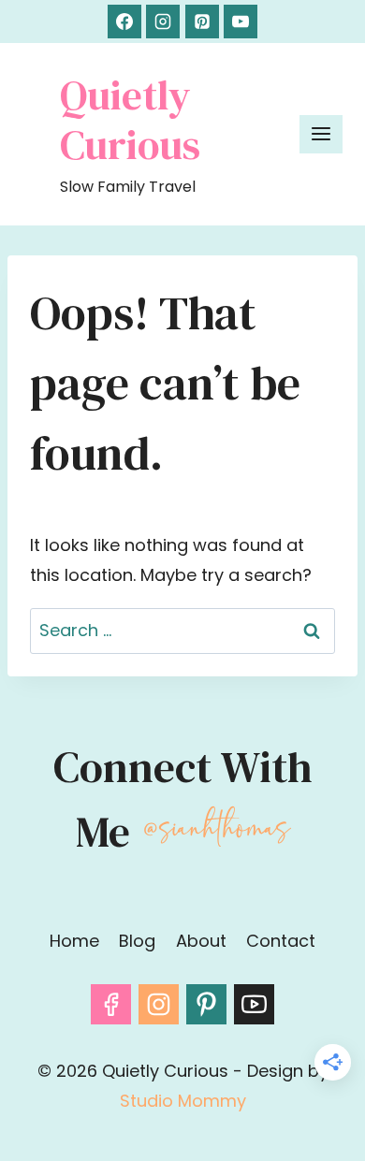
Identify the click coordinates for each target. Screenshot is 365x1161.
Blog (137, 940)
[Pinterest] (202, 21)
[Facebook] (124, 21)
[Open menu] (321, 134)
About (201, 940)
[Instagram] (163, 21)
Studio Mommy (183, 1100)
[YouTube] (240, 21)
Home (74, 940)
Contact (280, 940)
